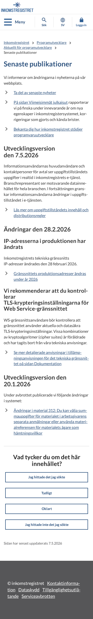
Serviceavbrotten (38, 596)
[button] (46, 477)
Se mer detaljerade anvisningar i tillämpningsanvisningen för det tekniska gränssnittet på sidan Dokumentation (51, 358)
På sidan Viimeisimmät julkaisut (41, 102)
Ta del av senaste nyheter (35, 92)
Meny (20, 21)
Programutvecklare (51, 42)
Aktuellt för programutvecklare (28, 47)
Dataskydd (28, 589)
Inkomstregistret (16, 42)
